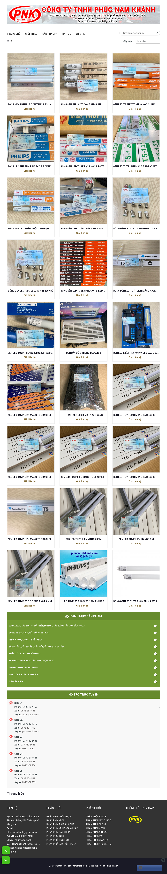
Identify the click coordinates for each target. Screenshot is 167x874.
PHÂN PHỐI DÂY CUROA (98, 820)
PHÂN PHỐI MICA (55, 820)
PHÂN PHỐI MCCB (95, 828)
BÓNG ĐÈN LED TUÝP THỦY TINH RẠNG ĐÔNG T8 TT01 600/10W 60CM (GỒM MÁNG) (106, 228)
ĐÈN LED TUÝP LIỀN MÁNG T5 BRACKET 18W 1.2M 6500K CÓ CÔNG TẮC (47, 477)
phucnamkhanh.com (78, 866)
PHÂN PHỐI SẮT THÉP (58, 832)
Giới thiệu (31, 34)
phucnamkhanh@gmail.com (22, 832)
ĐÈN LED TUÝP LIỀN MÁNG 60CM (84, 539)
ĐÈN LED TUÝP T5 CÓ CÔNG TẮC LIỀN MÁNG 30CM (36, 601)
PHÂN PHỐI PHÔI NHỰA (58, 816)
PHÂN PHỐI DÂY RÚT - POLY (61, 844)
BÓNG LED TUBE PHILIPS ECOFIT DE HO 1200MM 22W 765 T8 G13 (44, 166)
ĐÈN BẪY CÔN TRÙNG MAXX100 (83, 353)
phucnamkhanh (23, 840)
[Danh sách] (11, 43)
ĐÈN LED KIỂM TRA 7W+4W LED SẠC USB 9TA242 (139, 353)
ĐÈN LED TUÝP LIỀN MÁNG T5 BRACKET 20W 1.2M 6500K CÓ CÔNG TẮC (100, 477)
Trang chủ (13, 34)
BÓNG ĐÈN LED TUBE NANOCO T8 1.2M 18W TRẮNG (89, 290)
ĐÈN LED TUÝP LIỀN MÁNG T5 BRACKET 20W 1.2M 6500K (39, 539)
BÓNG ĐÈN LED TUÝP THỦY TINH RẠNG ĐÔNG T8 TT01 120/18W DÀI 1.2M (48, 228)
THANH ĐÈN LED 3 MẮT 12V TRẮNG (83, 415)
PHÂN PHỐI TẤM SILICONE (60, 824)
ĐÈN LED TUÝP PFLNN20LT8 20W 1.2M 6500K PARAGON (38, 353)
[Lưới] (8, 43)
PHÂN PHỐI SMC (94, 836)
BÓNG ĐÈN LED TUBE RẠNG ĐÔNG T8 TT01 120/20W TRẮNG (93, 166)
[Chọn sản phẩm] (31, 76)
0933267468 (26, 836)
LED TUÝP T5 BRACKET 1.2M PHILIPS (83, 601)
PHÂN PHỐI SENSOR (96, 832)
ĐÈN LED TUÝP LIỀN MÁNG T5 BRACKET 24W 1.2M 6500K (39, 415)
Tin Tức (66, 34)
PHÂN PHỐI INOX (55, 836)
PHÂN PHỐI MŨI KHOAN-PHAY (62, 828)
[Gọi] (6, 850)
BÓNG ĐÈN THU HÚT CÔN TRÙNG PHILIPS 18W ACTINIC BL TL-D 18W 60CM (102, 104)
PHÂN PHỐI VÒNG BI (96, 816)
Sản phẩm (48, 34)
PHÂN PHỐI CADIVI (96, 824)
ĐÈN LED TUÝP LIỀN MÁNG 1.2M (136, 539)
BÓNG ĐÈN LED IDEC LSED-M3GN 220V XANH (137, 228)
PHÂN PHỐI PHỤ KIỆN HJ (99, 844)
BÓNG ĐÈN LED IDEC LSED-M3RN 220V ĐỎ (31, 290)
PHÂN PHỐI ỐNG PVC (57, 840)
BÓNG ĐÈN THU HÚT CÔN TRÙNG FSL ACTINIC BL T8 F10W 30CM (43, 104)
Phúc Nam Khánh (110, 866)
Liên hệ (80, 34)
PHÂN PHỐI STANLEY (97, 840)
